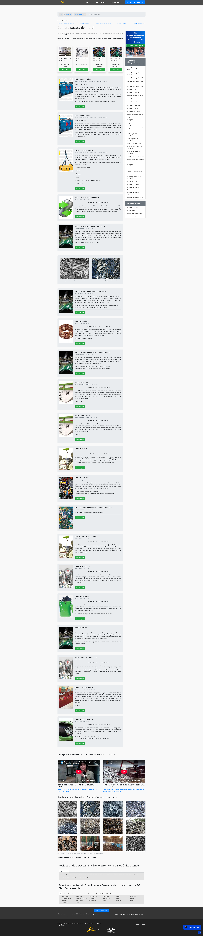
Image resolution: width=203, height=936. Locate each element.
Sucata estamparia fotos (134, 111)
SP (72, 894)
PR (76, 894)
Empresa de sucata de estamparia (133, 152)
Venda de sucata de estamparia (132, 119)
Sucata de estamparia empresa (133, 74)
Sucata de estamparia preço (139, 23)
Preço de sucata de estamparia (132, 164)
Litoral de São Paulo (118, 871)
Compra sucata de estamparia (132, 134)
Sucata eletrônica (132, 217)
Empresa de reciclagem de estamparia (134, 147)
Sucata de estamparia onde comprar (135, 82)
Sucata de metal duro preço (135, 96)
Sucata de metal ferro (122, 23)
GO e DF (101, 894)
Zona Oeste (81, 871)
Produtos (100, 2)
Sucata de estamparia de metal (134, 69)
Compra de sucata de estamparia (103, 23)
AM (107, 894)
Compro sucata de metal (134, 143)
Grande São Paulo (106, 871)
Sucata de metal (131, 89)
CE (96, 894)
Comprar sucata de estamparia (132, 139)
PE (88, 894)
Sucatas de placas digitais (134, 214)
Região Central (64, 871)
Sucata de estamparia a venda (133, 188)
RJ (60, 894)
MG (64, 894)
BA (92, 894)
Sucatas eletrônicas (132, 210)
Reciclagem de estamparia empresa (65, 23)
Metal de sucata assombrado (135, 156)
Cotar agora (64, 69)
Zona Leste (96, 871)
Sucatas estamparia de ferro (135, 115)
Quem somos (115, 2)
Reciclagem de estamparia (134, 168)
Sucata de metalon (132, 108)
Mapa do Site (139, 914)
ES (68, 894)
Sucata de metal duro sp (134, 99)
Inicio (88, 2)
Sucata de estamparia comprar (133, 193)
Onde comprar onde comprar (135, 160)
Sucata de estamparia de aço (135, 198)
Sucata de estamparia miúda (135, 78)
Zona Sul (89, 871)
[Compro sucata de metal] (65, 52)
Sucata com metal (132, 181)
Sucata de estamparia (133, 184)
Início (116, 914)
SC (80, 894)
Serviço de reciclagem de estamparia (134, 177)
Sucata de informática (133, 207)
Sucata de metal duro (84, 23)
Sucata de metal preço (133, 105)
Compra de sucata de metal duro (135, 129)
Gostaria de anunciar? (135, 2)
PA (111, 894)
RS (84, 894)
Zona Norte (73, 871)
